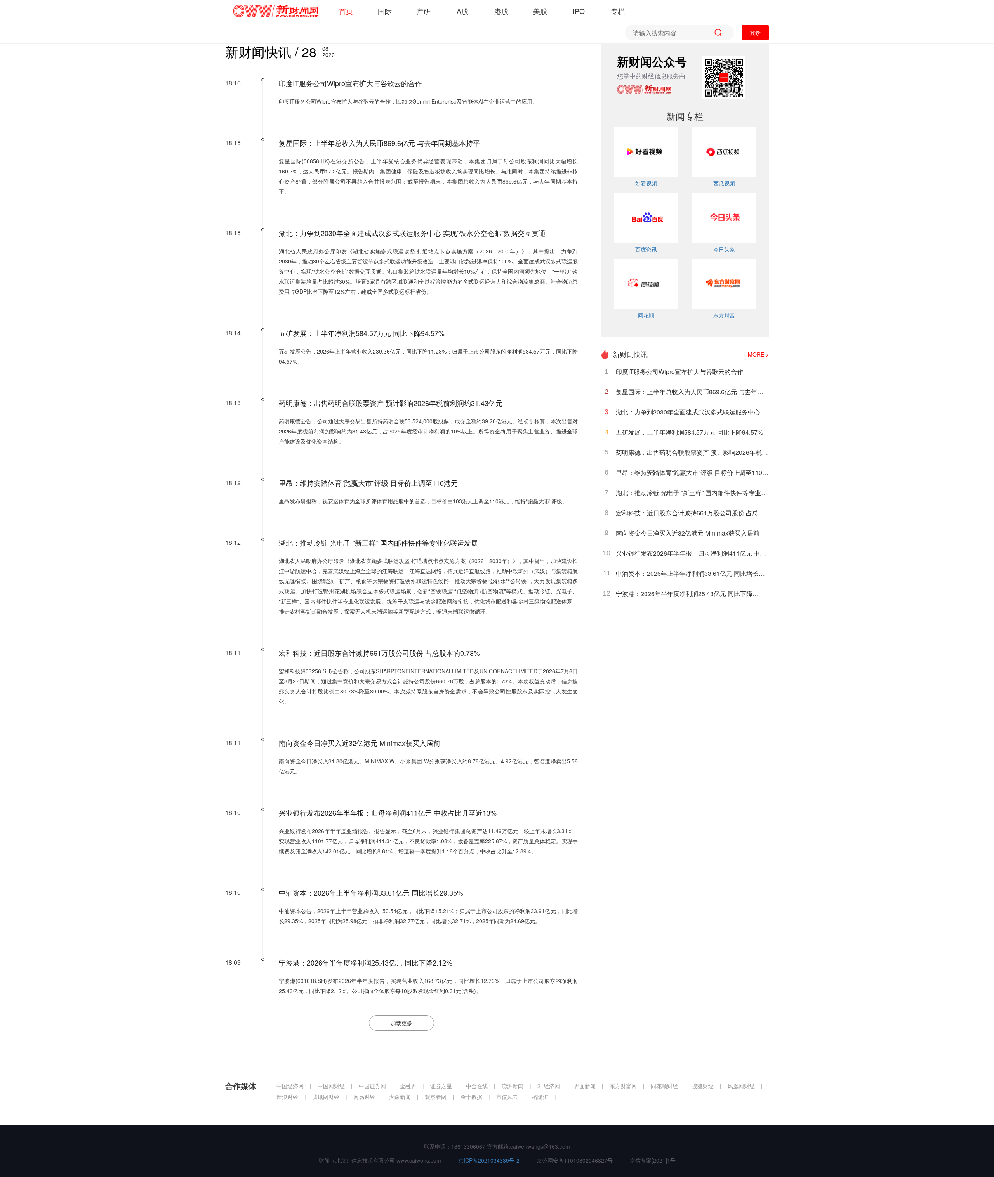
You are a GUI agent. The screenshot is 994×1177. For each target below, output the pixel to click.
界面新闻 (585, 1086)
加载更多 (401, 1023)
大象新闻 (400, 1097)
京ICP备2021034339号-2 (489, 1160)
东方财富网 (624, 1086)
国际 (385, 11)
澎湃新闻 (513, 1086)
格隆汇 (541, 1097)
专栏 (618, 11)
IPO (579, 11)
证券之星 (442, 1086)
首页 (346, 11)
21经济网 (549, 1086)
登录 (755, 32)
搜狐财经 (703, 1086)
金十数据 (472, 1097)
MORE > (758, 354)
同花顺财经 (665, 1086)
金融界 (409, 1086)
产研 (424, 11)
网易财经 (365, 1097)
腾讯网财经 (326, 1097)
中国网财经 (332, 1086)
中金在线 (477, 1086)
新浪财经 (288, 1097)
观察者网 (436, 1097)
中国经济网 (290, 1086)
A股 (462, 11)
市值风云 (508, 1097)
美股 (540, 11)
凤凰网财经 (742, 1086)
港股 (501, 11)
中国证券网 (373, 1086)
